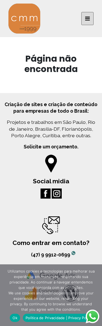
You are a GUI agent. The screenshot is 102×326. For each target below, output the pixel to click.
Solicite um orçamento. (51, 146)
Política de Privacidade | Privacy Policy (59, 318)
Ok (15, 318)
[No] (95, 295)
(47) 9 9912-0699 (51, 255)
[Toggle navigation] (87, 18)
